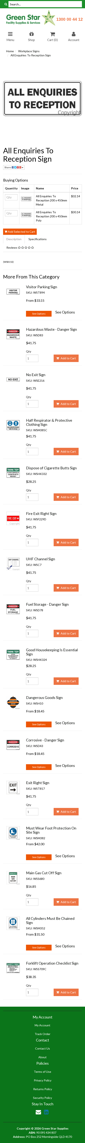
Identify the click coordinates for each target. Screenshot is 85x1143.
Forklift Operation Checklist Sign (52, 963)
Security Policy (42, 1097)
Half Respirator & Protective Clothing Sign (49, 422)
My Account (42, 1025)
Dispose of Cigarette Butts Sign (51, 468)
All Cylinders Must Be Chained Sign (50, 920)
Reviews (12, 247)
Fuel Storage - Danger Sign (47, 604)
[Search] (6, 4)
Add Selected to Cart (21, 231)
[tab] (14, 239)
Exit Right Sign (37, 782)
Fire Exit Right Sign (41, 513)
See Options (39, 313)
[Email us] (38, 1112)
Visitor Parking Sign (41, 287)
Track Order (42, 1034)
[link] (46, 1112)
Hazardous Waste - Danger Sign (51, 329)
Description (13, 239)
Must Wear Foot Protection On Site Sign (51, 830)
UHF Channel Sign (40, 559)
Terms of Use (42, 1071)
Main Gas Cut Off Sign (43, 873)
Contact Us (42, 1048)
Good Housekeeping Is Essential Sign (52, 652)
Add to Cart (68, 358)
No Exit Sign (35, 374)
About (42, 1057)
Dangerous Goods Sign (44, 697)
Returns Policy (42, 1089)
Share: (8, 167)
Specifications (37, 239)
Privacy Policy (42, 1080)
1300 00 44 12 (69, 19)
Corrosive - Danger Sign (45, 740)
